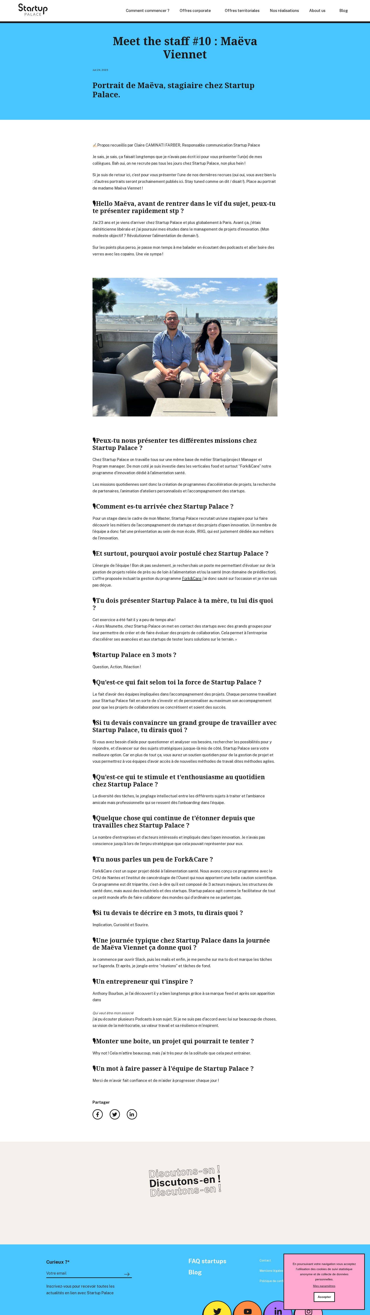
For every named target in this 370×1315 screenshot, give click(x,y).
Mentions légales (271, 1270)
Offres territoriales (242, 10)
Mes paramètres (324, 1286)
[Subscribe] (127, 1274)
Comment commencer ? (147, 10)
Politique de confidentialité (278, 1281)
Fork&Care (191, 578)
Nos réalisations (284, 10)
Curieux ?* (58, 1262)
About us (317, 10)
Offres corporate (195, 10)
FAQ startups (207, 1261)
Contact (265, 1260)
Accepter (324, 1297)
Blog (343, 10)
